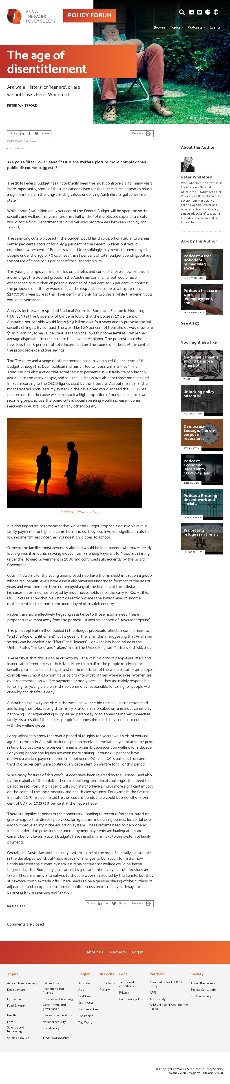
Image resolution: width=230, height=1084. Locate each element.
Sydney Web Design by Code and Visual (196, 1073)
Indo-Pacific (108, 984)
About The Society (203, 984)
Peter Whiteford (22, 106)
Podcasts (195, 27)
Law (10, 1022)
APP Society (158, 999)
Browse (160, 27)
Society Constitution (204, 990)
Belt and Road (52, 984)
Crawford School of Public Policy (167, 985)
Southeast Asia (88, 1010)
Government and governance (54, 1007)
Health (11, 1016)
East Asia (84, 997)
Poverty (105, 990)
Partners (118, 952)
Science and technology (15, 1030)
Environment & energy (58, 999)
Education (14, 999)
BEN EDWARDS (191, 483)
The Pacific (85, 1016)
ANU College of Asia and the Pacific (169, 1007)
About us (94, 952)
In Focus (107, 974)
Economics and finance (53, 991)
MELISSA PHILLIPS (193, 552)
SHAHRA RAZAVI (192, 517)
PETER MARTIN (191, 448)
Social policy (14, 141)
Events (215, 27)
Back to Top (16, 906)
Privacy (124, 993)
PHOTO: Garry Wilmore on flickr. (80, 512)
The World (85, 1023)
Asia (81, 990)
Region (84, 974)
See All (187, 323)
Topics (175, 27)
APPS (153, 993)
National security (54, 1022)
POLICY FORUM (90, 15)
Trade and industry (56, 1038)
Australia (30, 141)
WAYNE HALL (190, 379)
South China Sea (18, 1038)
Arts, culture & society (22, 984)
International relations (58, 1016)
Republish (139, 133)
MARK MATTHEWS (193, 414)
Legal (123, 974)
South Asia (85, 1003)
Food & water (16, 1006)
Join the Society (201, 997)
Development (16, 990)
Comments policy (131, 999)
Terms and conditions (126, 985)
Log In (138, 952)
